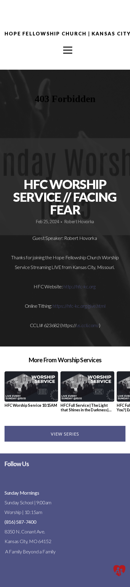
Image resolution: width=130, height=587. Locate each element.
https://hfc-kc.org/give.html (79, 306)
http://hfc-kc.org (79, 286)
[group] (31, 391)
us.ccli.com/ (87, 325)
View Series (65, 434)
